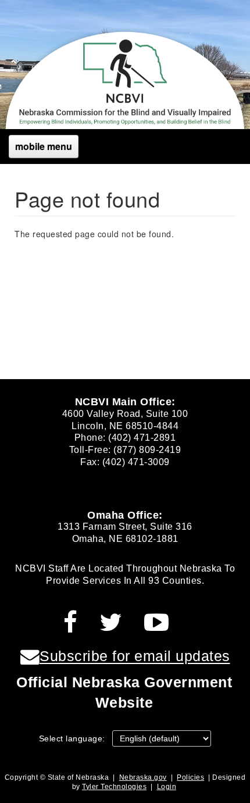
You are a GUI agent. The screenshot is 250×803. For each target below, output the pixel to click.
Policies (190, 777)
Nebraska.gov (143, 777)
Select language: (72, 738)
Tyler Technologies (114, 787)
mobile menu (43, 146)
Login (167, 787)
